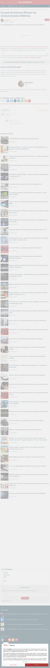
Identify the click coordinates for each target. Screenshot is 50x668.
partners (10, 649)
